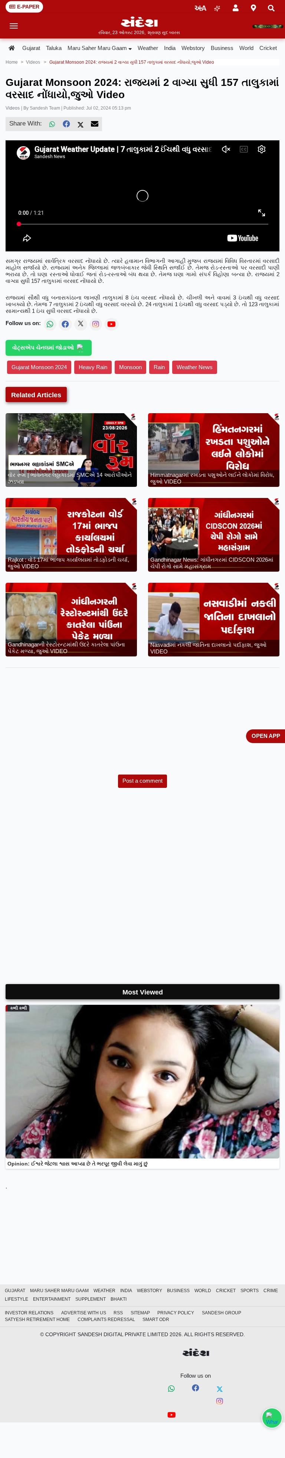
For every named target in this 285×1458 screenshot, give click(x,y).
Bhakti (119, 1299)
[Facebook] (66, 124)
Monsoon (130, 367)
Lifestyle (16, 1299)
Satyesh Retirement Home (37, 1319)
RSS (118, 1312)
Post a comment (142, 781)
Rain (159, 367)
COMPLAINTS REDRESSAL (106, 1319)
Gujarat (31, 48)
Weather (148, 48)
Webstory (193, 48)
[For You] (217, 7)
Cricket (268, 48)
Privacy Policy (175, 1312)
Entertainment (52, 1299)
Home (12, 62)
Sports (249, 1290)
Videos (13, 108)
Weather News (195, 367)
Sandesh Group (221, 1312)
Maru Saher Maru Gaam (97, 48)
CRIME (270, 1290)
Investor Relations (29, 1312)
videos (33, 62)
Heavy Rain (93, 367)
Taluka (54, 48)
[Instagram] (219, 1401)
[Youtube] (171, 1416)
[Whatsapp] (171, 1389)
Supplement (90, 1299)
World (246, 48)
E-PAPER (28, 7)
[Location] (253, 6)
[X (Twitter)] (80, 124)
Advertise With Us (83, 1312)
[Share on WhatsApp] (272, 1418)
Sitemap (140, 1312)
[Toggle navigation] (14, 25)
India (170, 48)
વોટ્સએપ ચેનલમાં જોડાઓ (43, 347)
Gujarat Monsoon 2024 (39, 367)
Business (222, 48)
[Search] (271, 7)
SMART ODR (155, 1319)
